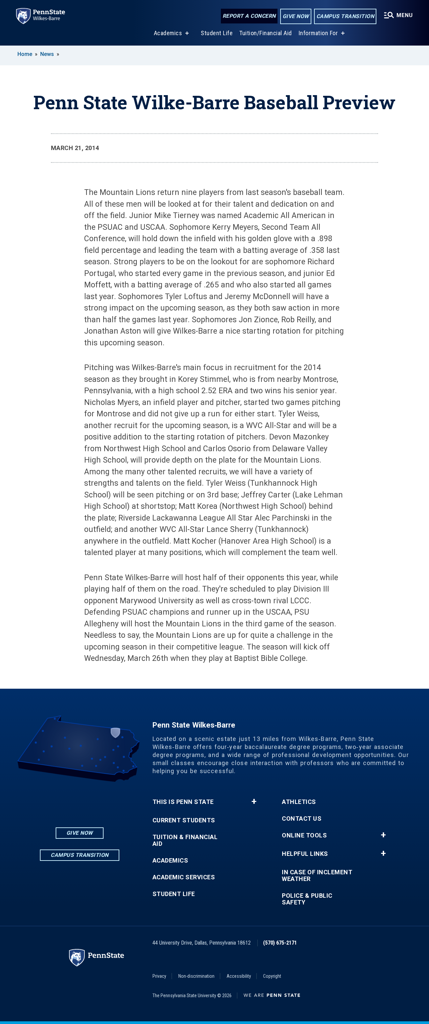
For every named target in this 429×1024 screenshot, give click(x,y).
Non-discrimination (196, 976)
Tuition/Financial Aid (265, 33)
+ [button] (253, 801)
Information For (318, 33)
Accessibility (239, 976)
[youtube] (97, 800)
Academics (168, 33)
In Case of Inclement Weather (317, 875)
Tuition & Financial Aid (185, 840)
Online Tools (304, 835)
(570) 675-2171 (280, 943)
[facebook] (79, 800)
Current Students (183, 820)
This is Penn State (183, 802)
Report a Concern (249, 16)
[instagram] (62, 800)
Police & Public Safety (307, 899)
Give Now (296, 16)
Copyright (272, 976)
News (47, 54)
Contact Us (301, 818)
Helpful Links (305, 853)
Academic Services (183, 877)
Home (24, 54)
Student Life (217, 33)
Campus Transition (345, 16)
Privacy (159, 976)
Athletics (299, 802)
